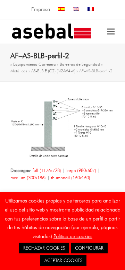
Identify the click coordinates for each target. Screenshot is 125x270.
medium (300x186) (28, 177)
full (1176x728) (47, 170)
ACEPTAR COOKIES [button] (63, 260)
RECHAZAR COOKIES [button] (44, 248)
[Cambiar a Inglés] (76, 9)
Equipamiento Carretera (34, 64)
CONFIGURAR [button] (89, 248)
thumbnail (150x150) (70, 177)
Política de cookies (72, 236)
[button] (111, 31)
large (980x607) (81, 170)
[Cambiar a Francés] (91, 9)
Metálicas (18, 70)
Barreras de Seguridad (80, 64)
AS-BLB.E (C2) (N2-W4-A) (53, 70)
